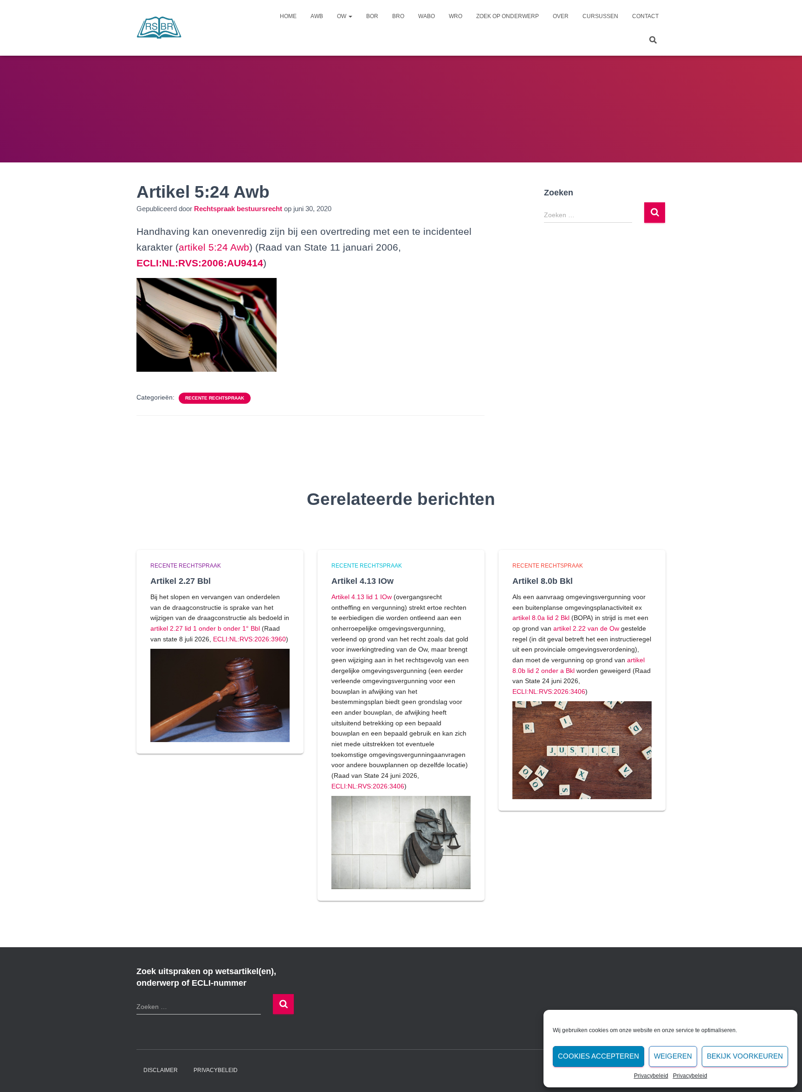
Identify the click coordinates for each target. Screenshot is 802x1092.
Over (561, 16)
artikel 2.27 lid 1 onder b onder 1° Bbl (205, 628)
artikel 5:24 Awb (214, 247)
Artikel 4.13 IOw (362, 581)
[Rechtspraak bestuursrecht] (159, 27)
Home (288, 16)
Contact (645, 16)
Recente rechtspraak (214, 398)
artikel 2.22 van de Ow (586, 628)
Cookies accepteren (598, 1056)
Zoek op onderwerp (507, 16)
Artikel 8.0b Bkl (542, 581)
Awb (316, 16)
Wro (455, 16)
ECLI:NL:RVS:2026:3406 (367, 786)
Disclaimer (160, 1070)
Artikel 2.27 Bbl (180, 581)
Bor (372, 16)
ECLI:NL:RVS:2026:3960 (249, 639)
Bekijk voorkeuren (745, 1056)
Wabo (426, 16)
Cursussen (600, 16)
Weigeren (673, 1056)
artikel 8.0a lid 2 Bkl (540, 617)
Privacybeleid (651, 1076)
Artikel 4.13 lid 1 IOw (361, 597)
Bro (398, 16)
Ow (342, 16)
